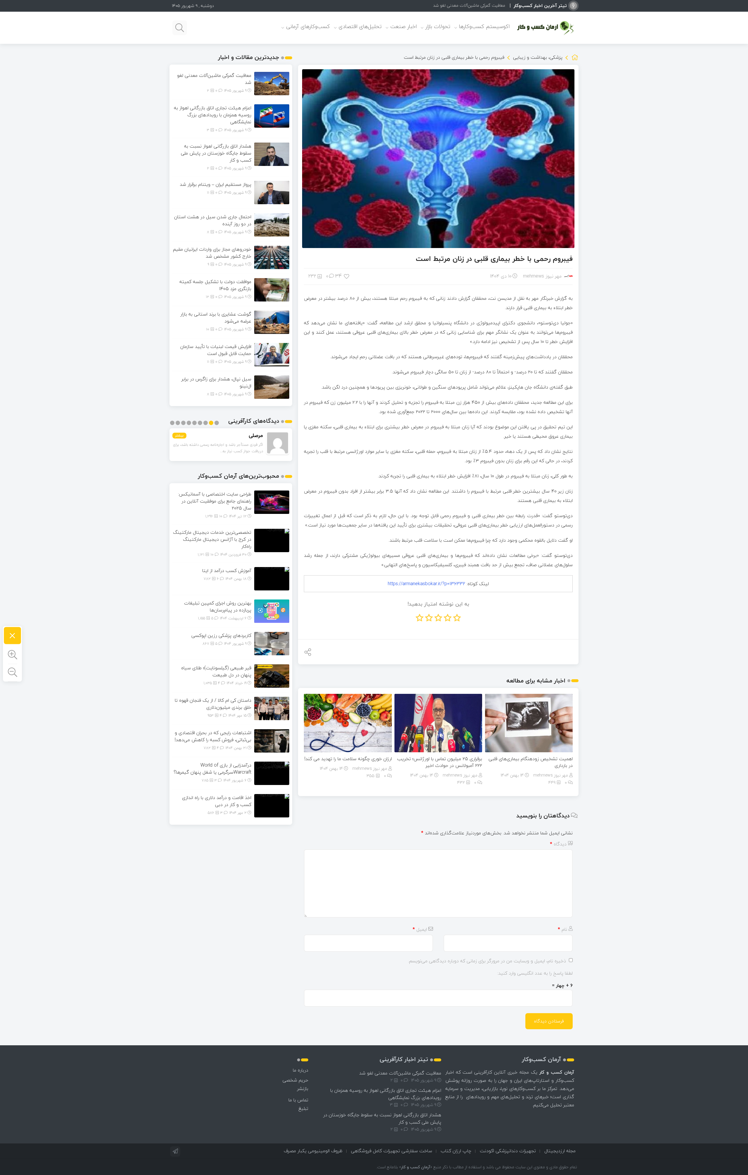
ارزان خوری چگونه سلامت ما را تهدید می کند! (348, 759)
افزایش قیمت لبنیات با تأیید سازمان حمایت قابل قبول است (215, 350)
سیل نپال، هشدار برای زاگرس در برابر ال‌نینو (216, 382)
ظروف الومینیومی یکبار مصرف (313, 1151)
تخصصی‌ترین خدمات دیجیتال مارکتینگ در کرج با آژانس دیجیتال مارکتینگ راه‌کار (212, 539)
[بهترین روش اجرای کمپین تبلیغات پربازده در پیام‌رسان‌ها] (271, 610)
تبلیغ (303, 1108)
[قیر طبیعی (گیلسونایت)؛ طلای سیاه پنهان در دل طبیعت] (271, 675)
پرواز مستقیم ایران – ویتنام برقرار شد (215, 184)
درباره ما (300, 1070)
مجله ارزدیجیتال (560, 1151)
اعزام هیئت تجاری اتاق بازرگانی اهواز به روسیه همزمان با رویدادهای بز (446, 5)
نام (562, 929)
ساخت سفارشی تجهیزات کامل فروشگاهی (391, 1151)
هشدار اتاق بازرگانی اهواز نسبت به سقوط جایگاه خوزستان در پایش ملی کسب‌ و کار (216, 153)
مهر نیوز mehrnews (542, 276)
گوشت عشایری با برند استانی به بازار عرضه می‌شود (215, 317)
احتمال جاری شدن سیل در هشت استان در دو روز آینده (212, 220)
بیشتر (179, 435)
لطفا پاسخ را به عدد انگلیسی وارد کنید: (535, 973)
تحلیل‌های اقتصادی (360, 26)
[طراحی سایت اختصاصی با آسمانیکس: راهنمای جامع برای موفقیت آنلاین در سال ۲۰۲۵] (271, 502)
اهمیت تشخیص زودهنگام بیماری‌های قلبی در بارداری (531, 762)
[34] (347, 275)
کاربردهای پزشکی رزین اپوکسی (221, 635)
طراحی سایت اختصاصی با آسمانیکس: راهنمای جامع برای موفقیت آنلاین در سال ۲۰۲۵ (214, 501)
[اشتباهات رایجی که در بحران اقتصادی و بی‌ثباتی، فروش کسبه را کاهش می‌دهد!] (271, 740)
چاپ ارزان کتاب (456, 1151)
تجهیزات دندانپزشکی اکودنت (508, 1151)
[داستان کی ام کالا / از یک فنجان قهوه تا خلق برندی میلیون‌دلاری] (271, 708)
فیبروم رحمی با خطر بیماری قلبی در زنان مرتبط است (494, 259)
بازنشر (302, 1088)
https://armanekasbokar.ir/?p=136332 (426, 584)
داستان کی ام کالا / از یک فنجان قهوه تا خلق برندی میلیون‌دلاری (213, 703)
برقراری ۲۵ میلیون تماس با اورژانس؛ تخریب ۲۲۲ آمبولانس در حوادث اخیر (439, 762)
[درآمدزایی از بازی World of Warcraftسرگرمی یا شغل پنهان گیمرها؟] (271, 773)
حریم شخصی (295, 1080)
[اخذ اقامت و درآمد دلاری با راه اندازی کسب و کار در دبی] (271, 805)
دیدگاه (558, 844)
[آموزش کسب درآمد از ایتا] (271, 578)
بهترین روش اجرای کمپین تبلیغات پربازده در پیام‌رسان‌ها (217, 606)
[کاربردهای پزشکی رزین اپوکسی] (271, 643)
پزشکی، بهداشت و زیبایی (537, 57)
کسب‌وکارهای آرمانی (308, 26)
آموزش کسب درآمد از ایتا (226, 570)
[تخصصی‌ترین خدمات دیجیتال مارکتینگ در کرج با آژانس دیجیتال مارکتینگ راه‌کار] (271, 540)
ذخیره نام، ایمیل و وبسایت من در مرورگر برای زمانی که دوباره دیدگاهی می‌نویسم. (487, 961)
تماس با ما (298, 1100)
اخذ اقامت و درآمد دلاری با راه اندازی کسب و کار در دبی (216, 801)
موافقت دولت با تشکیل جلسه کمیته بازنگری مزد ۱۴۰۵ (215, 285)
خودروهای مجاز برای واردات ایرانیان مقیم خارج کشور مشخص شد (212, 252)
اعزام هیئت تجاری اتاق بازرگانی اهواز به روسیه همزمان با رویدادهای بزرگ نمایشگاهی (212, 115)
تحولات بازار (437, 26)
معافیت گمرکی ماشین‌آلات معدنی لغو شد (214, 78)
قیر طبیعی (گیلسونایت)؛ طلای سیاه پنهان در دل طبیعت (216, 671)
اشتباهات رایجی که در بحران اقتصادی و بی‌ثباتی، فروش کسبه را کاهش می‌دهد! (213, 736)
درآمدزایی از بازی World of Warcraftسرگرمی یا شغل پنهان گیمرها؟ (212, 768)
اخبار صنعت (403, 26)
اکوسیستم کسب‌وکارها (484, 26)
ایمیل (420, 929)
